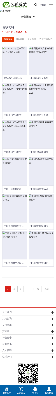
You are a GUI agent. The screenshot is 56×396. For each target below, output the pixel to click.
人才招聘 (7, 350)
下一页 (36, 289)
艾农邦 (5, 331)
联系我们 (7, 356)
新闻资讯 (7, 344)
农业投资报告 (45, 39)
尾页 (46, 289)
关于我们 (7, 312)
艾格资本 (7, 325)
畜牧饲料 (8, 39)
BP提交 (43, 5)
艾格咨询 (7, 318)
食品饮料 (32, 39)
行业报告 (7, 337)
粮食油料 (20, 39)
